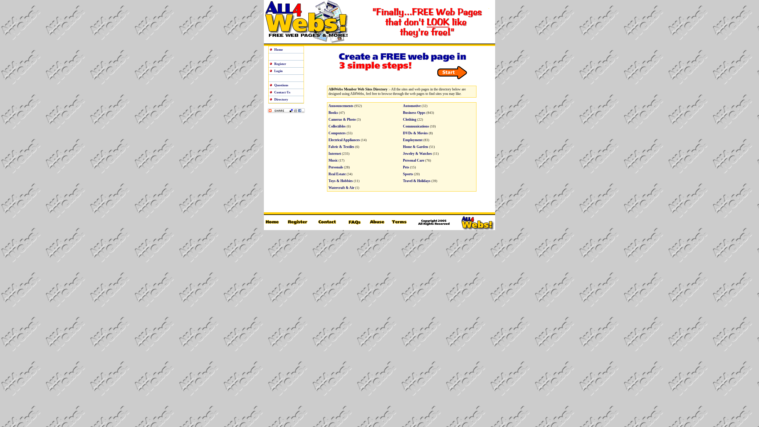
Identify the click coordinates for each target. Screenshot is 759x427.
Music (333, 160)
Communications (416, 126)
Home (278, 49)
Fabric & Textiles (341, 147)
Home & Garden (415, 147)
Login (278, 71)
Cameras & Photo (342, 119)
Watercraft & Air (341, 188)
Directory (281, 99)
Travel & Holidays (416, 181)
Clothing (409, 119)
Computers (337, 133)
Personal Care (413, 160)
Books (333, 113)
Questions (281, 85)
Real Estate (337, 174)
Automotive (412, 106)
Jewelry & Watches (417, 154)
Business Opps (414, 113)
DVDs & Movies (415, 133)
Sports (408, 174)
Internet (335, 154)
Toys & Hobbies (341, 181)
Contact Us (282, 92)
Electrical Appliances (344, 140)
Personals (336, 167)
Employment (412, 140)
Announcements (341, 106)
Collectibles (337, 126)
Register (280, 64)
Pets (406, 167)
